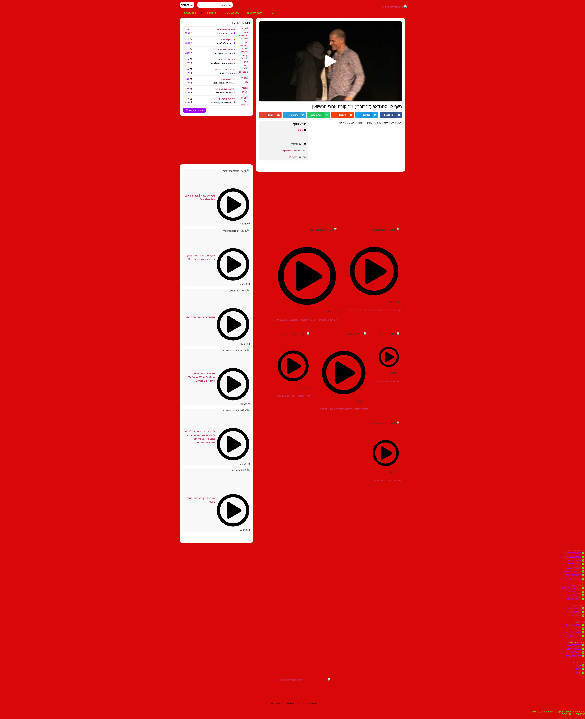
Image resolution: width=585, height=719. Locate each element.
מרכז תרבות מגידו (225, 33)
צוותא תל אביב (226, 73)
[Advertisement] (330, 196)
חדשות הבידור (190, 12)
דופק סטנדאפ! (578, 663)
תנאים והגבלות (273, 703)
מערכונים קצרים (288, 150)
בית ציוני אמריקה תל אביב (222, 63)
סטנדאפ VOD (232, 12)
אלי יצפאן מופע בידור (225, 89)
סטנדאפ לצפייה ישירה (575, 550)
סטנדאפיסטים (254, 12)
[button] (330, 61)
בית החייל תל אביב (225, 43)
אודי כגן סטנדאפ (228, 39)
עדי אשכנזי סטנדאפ (226, 29)
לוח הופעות (211, 12)
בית (272, 12)
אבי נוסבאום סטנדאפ (225, 69)
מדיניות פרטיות (312, 703)
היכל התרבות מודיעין (224, 93)
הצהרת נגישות (292, 703)
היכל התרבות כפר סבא (223, 53)
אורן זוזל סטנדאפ (227, 98)
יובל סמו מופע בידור (226, 59)
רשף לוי (293, 157)
